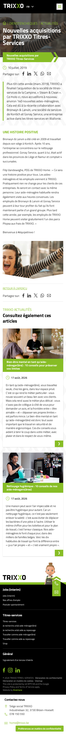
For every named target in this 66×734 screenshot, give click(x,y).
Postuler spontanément (13, 604)
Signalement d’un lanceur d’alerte (18, 660)
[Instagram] (10, 670)
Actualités (49, 23)
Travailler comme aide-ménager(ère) (19, 634)
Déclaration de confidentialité (48, 677)
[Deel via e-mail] (49, 74)
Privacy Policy (9, 686)
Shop (5, 643)
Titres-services (12, 615)
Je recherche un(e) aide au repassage (19, 630)
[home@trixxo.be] (56, 592)
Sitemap (39, 680)
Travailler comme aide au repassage (19, 639)
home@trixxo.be (19, 723)
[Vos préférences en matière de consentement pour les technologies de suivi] (40, 729)
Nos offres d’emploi (11, 600)
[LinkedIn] (17, 670)
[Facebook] (4, 670)
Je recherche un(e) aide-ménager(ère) (19, 625)
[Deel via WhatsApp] (42, 74)
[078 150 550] (56, 583)
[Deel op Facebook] (23, 74)
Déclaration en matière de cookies (18, 680)
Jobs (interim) (11, 589)
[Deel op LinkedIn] (29, 74)
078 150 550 (17, 714)
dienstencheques (23, 23)
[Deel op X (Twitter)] (36, 74)
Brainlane (17, 690)
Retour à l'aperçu (15, 288)
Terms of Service (26, 686)
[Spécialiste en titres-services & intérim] (4, 23)
